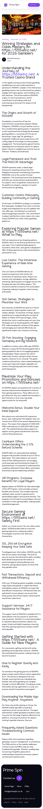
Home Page (9, 786)
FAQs (27, 786)
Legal (26, 802)
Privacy (14, 802)
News (19, 786)
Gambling (5, 39)
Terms (20, 802)
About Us (7, 802)
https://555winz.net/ (18, 74)
